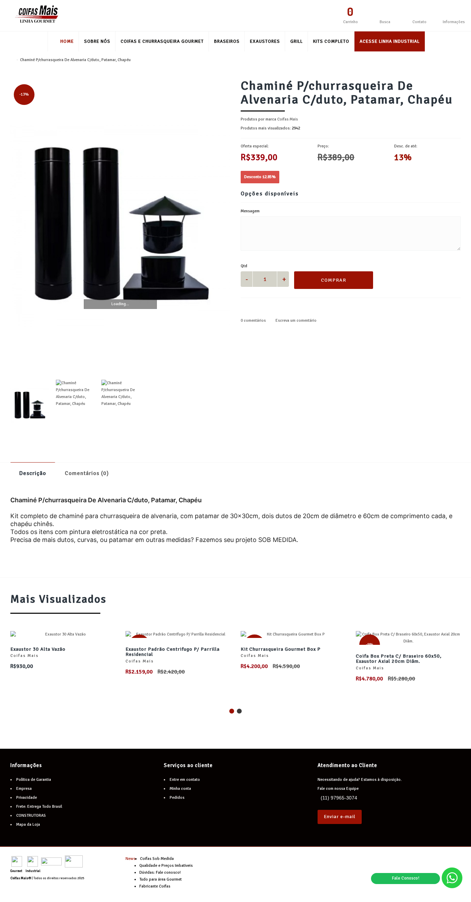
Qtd (244, 266)
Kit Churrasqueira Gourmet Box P (281, 649)
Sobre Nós (97, 41)
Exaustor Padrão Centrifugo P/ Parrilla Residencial (173, 651)
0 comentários (253, 320)
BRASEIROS (227, 41)
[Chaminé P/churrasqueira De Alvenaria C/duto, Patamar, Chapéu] (120, 226)
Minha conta (180, 788)
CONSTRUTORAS (31, 815)
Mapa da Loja (28, 824)
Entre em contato (185, 779)
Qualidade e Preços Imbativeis (166, 865)
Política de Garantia (33, 779)
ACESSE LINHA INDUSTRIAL (390, 41)
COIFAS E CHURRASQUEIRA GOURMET (162, 41)
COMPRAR (333, 280)
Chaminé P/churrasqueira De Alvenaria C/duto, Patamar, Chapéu (75, 59)
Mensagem (250, 211)
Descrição (32, 473)
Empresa (24, 788)
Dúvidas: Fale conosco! (160, 872)
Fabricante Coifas (154, 886)
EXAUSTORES (265, 41)
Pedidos (177, 797)
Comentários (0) (87, 473)
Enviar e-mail (339, 816)
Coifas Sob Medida (157, 858)
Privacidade (26, 797)
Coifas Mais (287, 119)
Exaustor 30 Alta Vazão (38, 649)
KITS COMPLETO (331, 41)
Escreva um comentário (295, 320)
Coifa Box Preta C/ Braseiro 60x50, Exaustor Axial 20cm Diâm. (399, 658)
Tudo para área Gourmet (160, 879)
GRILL (296, 41)
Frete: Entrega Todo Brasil (39, 806)
